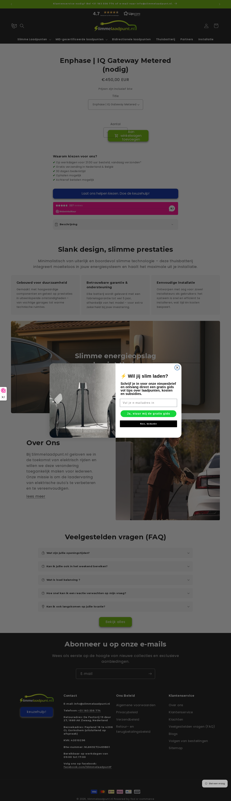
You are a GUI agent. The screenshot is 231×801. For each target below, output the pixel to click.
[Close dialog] (177, 367)
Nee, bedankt (148, 424)
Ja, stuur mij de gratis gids (148, 413)
